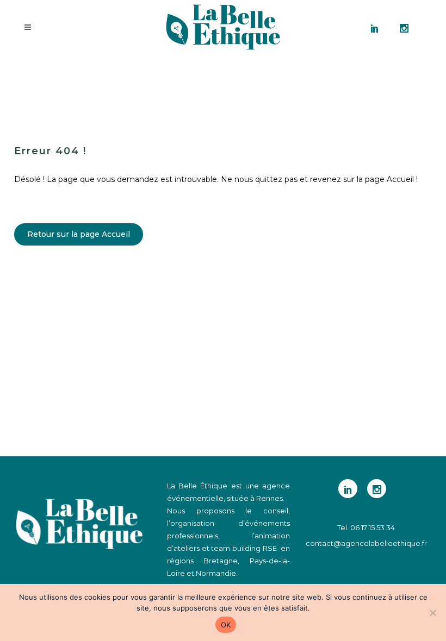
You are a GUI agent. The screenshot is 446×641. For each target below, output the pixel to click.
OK (226, 624)
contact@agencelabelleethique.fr (366, 543)
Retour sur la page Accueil (78, 234)
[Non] (432, 612)
